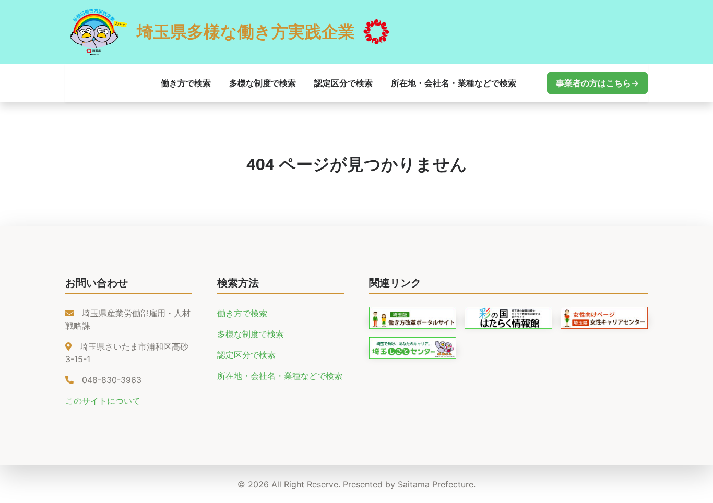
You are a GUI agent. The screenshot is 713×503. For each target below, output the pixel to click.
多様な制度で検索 (262, 83)
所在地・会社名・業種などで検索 (453, 83)
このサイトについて (102, 401)
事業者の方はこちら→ (597, 83)
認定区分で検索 (343, 83)
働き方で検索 (186, 83)
